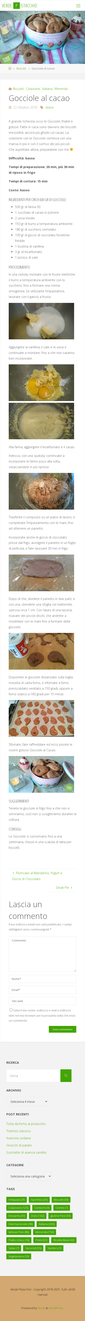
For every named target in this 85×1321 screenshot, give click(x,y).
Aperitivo (39, 1200)
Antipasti (16, 1200)
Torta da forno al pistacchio (26, 1124)
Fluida (41, 1308)
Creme (62, 1208)
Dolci (37, 1216)
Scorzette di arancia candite (26, 1152)
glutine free (60, 1216)
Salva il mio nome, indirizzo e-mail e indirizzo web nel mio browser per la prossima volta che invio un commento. (42, 1015)
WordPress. (56, 1308)
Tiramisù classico (18, 1131)
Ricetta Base (63, 1240)
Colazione (33, 89)
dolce (50, 107)
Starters (54, 1248)
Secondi (33, 1248)
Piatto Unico (18, 1240)
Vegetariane (18, 1256)
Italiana (47, 89)
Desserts (16, 1216)
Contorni (41, 1208)
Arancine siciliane (18, 1138)
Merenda (61, 89)
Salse (13, 1248)
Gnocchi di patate (19, 1145)
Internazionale (20, 1224)
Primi (41, 1240)
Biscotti (21, 68)
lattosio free (18, 1232)
